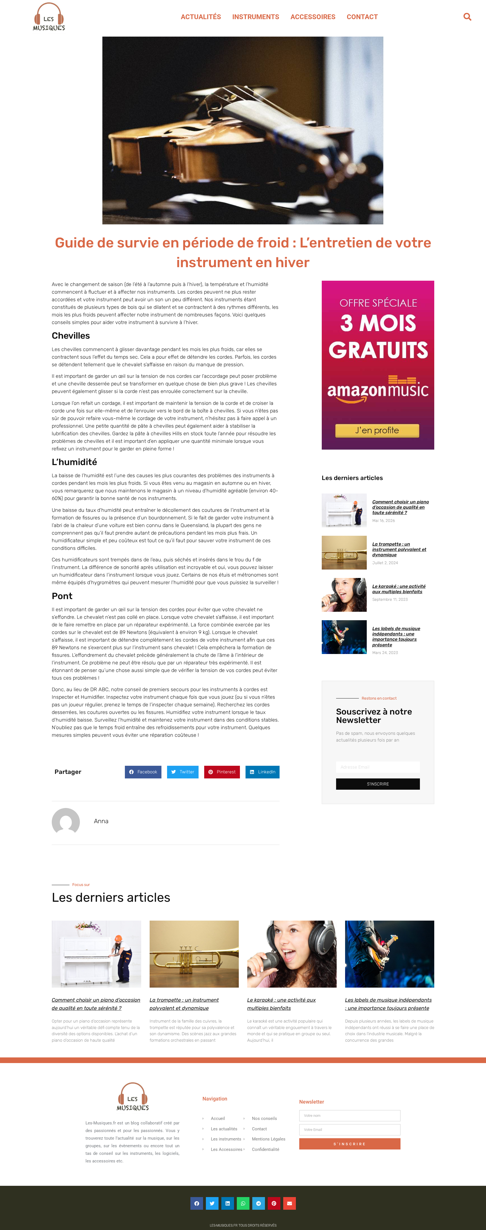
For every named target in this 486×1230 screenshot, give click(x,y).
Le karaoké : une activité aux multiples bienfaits (399, 589)
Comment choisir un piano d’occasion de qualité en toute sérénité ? (400, 507)
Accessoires (313, 17)
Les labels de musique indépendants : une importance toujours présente (396, 637)
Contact (362, 17)
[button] (467, 17)
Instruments (255, 17)
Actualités (201, 17)
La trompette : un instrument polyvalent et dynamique (399, 549)
